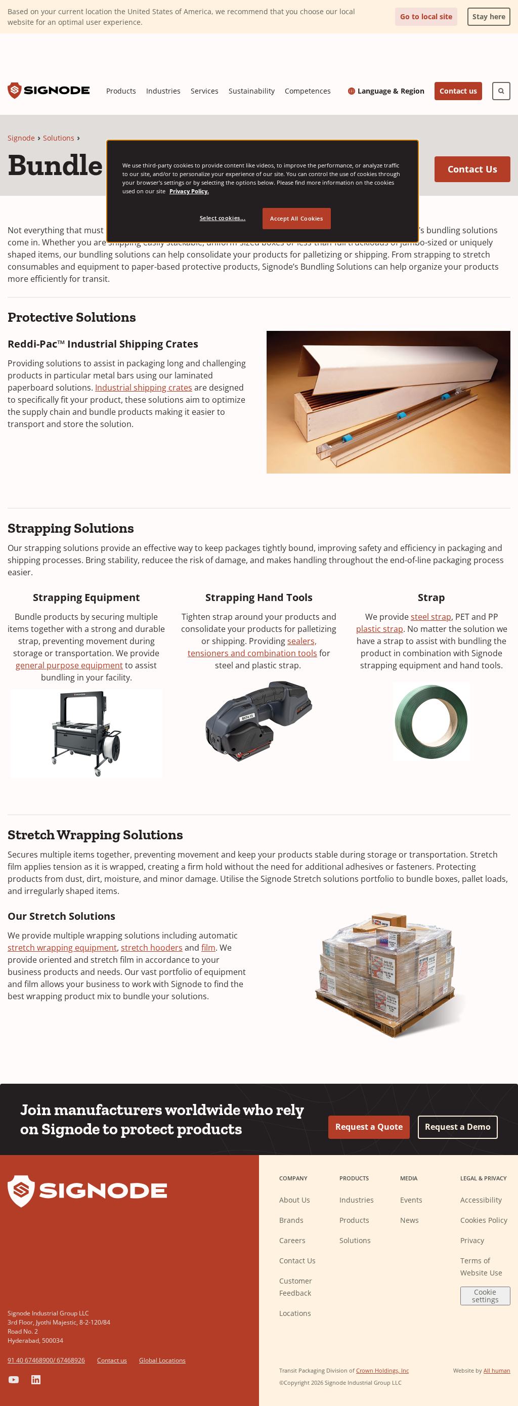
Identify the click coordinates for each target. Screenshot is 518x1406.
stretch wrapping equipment (62, 947)
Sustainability (252, 91)
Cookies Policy (483, 1220)
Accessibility (481, 1200)
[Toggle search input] (501, 91)
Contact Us (479, 168)
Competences (308, 91)
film (208, 947)
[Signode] (49, 90)
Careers (292, 1240)
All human (497, 1370)
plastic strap (379, 628)
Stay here (486, 14)
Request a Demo (458, 1126)
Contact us (458, 91)
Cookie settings (485, 1295)
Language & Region (391, 91)
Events (411, 1200)
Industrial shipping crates (143, 387)
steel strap (431, 616)
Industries (163, 91)
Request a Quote (369, 1126)
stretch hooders (152, 947)
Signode (21, 138)
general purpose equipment (69, 665)
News (409, 1220)
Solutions (58, 138)
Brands (291, 1220)
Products (121, 91)
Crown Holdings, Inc (382, 1370)
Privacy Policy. (189, 191)
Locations (295, 1313)
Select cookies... (223, 218)
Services (205, 91)
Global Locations (162, 1360)
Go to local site (426, 16)
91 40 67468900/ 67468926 (46, 1360)
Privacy (472, 1240)
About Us (294, 1200)
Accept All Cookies (296, 218)
